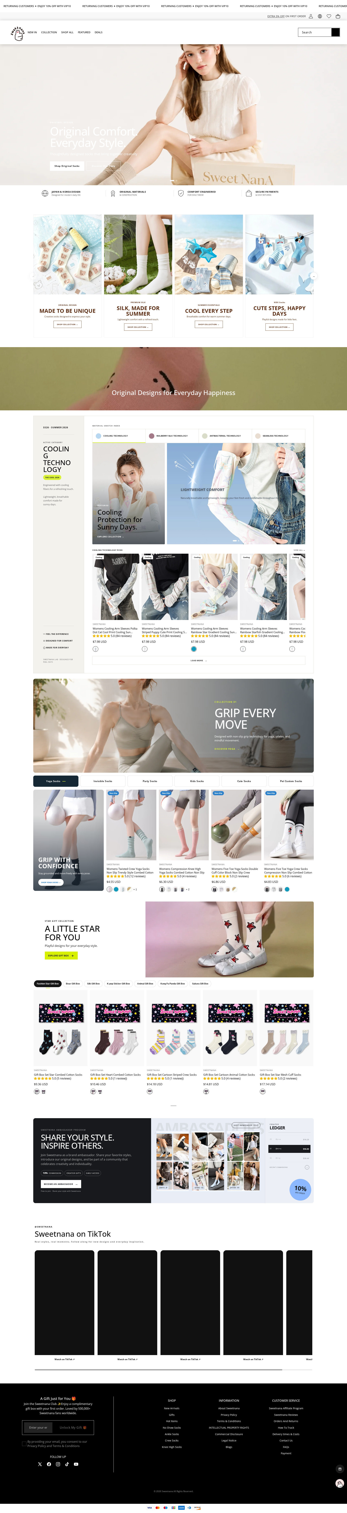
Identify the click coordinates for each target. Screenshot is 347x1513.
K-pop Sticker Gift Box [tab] (118, 983)
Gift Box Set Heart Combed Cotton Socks (115, 1074)
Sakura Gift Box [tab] (200, 983)
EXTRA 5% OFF (276, 16)
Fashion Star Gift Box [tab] (48, 983)
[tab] (119, 436)
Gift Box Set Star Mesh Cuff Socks (280, 1074)
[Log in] (311, 16)
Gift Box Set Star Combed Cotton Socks (58, 1074)
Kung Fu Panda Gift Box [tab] (172, 983)
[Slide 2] (176, 180)
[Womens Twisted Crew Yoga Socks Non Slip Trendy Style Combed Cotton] (131, 825)
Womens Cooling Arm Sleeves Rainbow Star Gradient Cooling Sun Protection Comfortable (213, 632)
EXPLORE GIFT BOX (61, 955)
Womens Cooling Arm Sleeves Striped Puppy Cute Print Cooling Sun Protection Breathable (165, 632)
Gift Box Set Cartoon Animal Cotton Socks (229, 1074)
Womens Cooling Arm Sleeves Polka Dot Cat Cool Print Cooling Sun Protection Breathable (115, 632)
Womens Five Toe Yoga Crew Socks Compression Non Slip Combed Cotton (288, 870)
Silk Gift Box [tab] (93, 983)
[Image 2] (238, 540)
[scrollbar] (173, 1369)
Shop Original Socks (67, 166)
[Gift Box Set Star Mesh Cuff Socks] (286, 1028)
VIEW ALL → (299, 550)
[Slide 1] (172, 180)
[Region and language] (320, 16)
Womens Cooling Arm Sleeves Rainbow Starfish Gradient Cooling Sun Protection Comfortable (261, 632)
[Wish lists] (329, 16)
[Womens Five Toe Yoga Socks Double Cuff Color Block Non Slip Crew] (236, 825)
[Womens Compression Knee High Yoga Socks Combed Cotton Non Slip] (184, 825)
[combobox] (319, 32)
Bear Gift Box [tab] (73, 983)
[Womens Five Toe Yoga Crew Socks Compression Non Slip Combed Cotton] (289, 825)
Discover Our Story (103, 166)
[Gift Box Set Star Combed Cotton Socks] (60, 1028)
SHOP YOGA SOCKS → (51, 882)
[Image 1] (235, 540)
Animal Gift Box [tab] (145, 983)
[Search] (335, 32)
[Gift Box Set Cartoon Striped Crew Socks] (173, 1028)
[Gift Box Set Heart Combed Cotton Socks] (117, 1028)
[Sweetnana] (16, 32)
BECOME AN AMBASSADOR (61, 1184)
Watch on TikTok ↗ (65, 1359)
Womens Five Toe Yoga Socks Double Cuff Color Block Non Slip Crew (235, 870)
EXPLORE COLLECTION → (110, 536)
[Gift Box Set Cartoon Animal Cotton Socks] (230, 1028)
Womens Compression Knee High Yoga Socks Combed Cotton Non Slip (181, 870)
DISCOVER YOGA (227, 748)
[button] (338, 16)
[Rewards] (340, 1469)
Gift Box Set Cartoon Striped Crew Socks (172, 1074)
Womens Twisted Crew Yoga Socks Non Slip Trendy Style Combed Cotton (130, 870)
